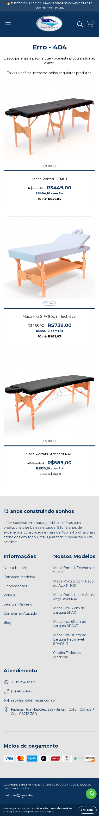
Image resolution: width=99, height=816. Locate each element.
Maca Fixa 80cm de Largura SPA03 (69, 623)
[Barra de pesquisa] (80, 24)
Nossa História (16, 568)
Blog (8, 622)
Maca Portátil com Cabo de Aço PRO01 (73, 583)
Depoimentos (15, 586)
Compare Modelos (19, 577)
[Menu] (8, 24)
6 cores (49, 440)
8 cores (49, 165)
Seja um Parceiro (18, 604)
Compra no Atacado (20, 613)
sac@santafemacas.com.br (33, 700)
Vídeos (9, 595)
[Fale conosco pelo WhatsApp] (91, 793)
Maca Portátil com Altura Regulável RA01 (74, 597)
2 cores (49, 303)
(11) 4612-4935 (22, 691)
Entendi (87, 809)
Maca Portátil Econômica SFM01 (74, 570)
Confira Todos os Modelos (66, 655)
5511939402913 (23, 682)
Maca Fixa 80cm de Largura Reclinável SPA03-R (69, 639)
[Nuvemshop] (19, 797)
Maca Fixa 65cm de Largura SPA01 (69, 610)
